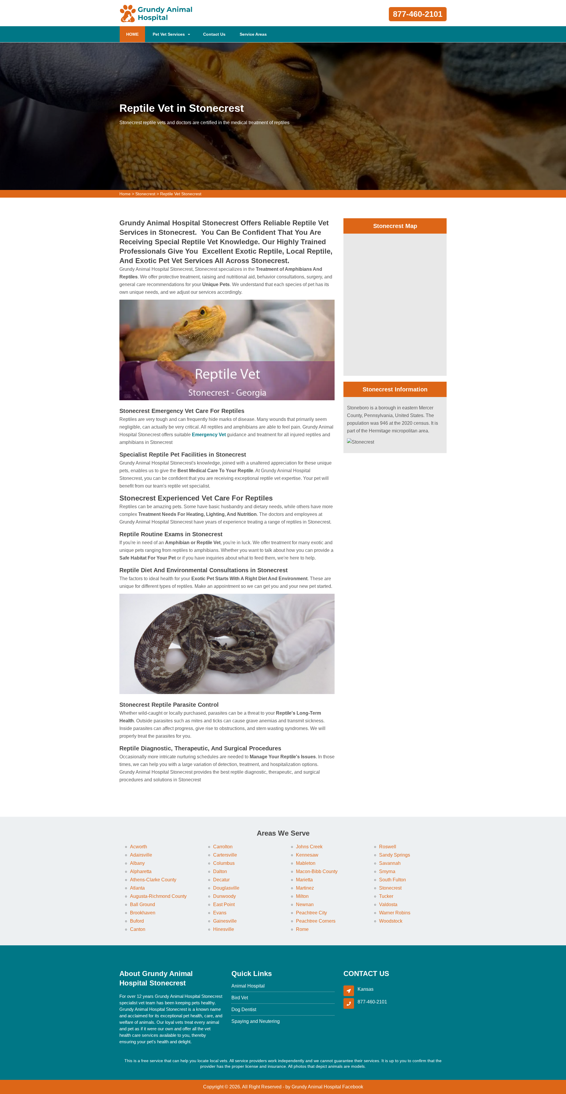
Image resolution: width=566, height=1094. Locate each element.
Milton (302, 896)
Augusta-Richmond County (158, 896)
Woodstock (390, 921)
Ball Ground (142, 904)
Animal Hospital (248, 985)
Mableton (305, 863)
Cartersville (225, 854)
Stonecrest (145, 193)
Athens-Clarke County (153, 879)
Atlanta (137, 887)
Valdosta (388, 904)
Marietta (304, 879)
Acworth (138, 846)
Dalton (220, 871)
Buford (137, 921)
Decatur (221, 879)
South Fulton (392, 879)
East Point (224, 904)
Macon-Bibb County (317, 871)
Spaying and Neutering (255, 1021)
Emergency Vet (209, 434)
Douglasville (226, 887)
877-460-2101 (417, 14)
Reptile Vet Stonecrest (180, 193)
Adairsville (141, 854)
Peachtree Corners (315, 921)
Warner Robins (394, 912)
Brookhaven (142, 912)
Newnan (305, 904)
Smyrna (387, 871)
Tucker (386, 896)
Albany (137, 863)
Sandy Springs (394, 854)
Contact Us (214, 34)
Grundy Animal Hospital (316, 1086)
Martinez (305, 887)
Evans (219, 912)
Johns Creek (309, 846)
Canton (137, 929)
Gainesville (225, 921)
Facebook (352, 1086)
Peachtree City (311, 912)
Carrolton (223, 846)
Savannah (390, 863)
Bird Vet (239, 997)
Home (125, 193)
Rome (302, 929)
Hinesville (223, 929)
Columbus (224, 863)
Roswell (387, 846)
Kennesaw (307, 854)
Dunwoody (224, 896)
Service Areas (253, 34)
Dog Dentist (243, 1009)
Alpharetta (141, 871)
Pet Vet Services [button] (169, 34)
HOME (135, 34)
